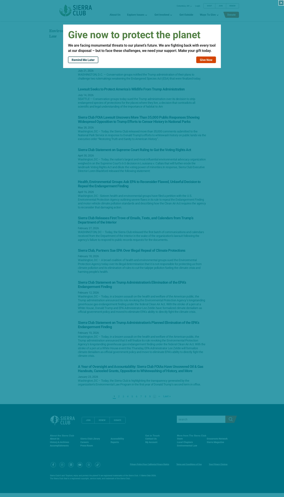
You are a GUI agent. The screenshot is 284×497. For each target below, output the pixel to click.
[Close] (281, 3)
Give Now (206, 60)
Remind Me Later (83, 60)
